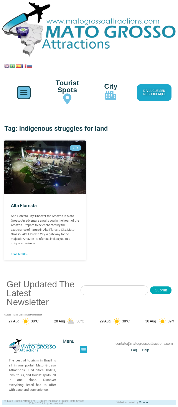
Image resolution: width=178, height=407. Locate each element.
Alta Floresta (24, 205)
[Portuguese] (13, 66)
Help (145, 350)
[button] (24, 92)
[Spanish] (18, 66)
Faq (134, 350)
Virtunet (143, 402)
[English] (7, 66)
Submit (161, 290)
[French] (24, 66)
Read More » (19, 254)
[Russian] (30, 66)
